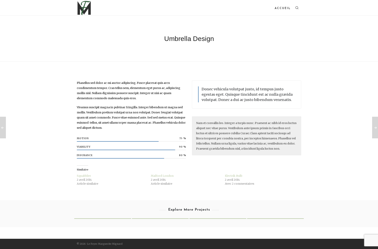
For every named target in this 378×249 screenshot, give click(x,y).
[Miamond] (102, 218)
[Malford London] (275, 218)
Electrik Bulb (233, 176)
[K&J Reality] (160, 218)
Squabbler (84, 176)
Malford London (162, 176)
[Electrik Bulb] (217, 218)
